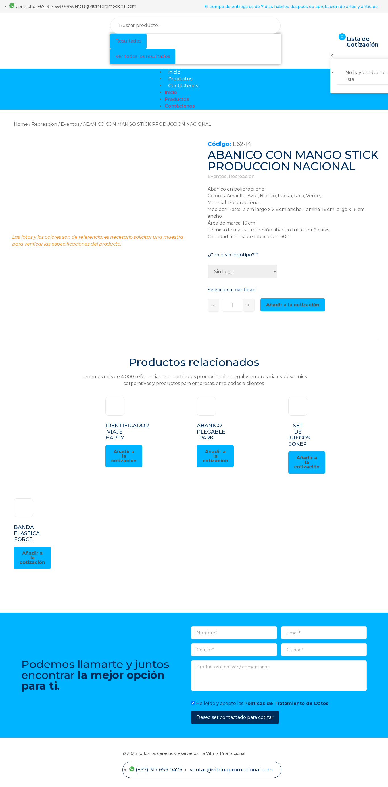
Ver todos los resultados (143, 56)
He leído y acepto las (262, 703)
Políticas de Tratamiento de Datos (286, 703)
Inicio (174, 72)
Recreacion (44, 124)
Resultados (128, 41)
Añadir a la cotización (292, 304)
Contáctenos (183, 85)
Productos (180, 78)
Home (21, 124)
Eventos (70, 124)
